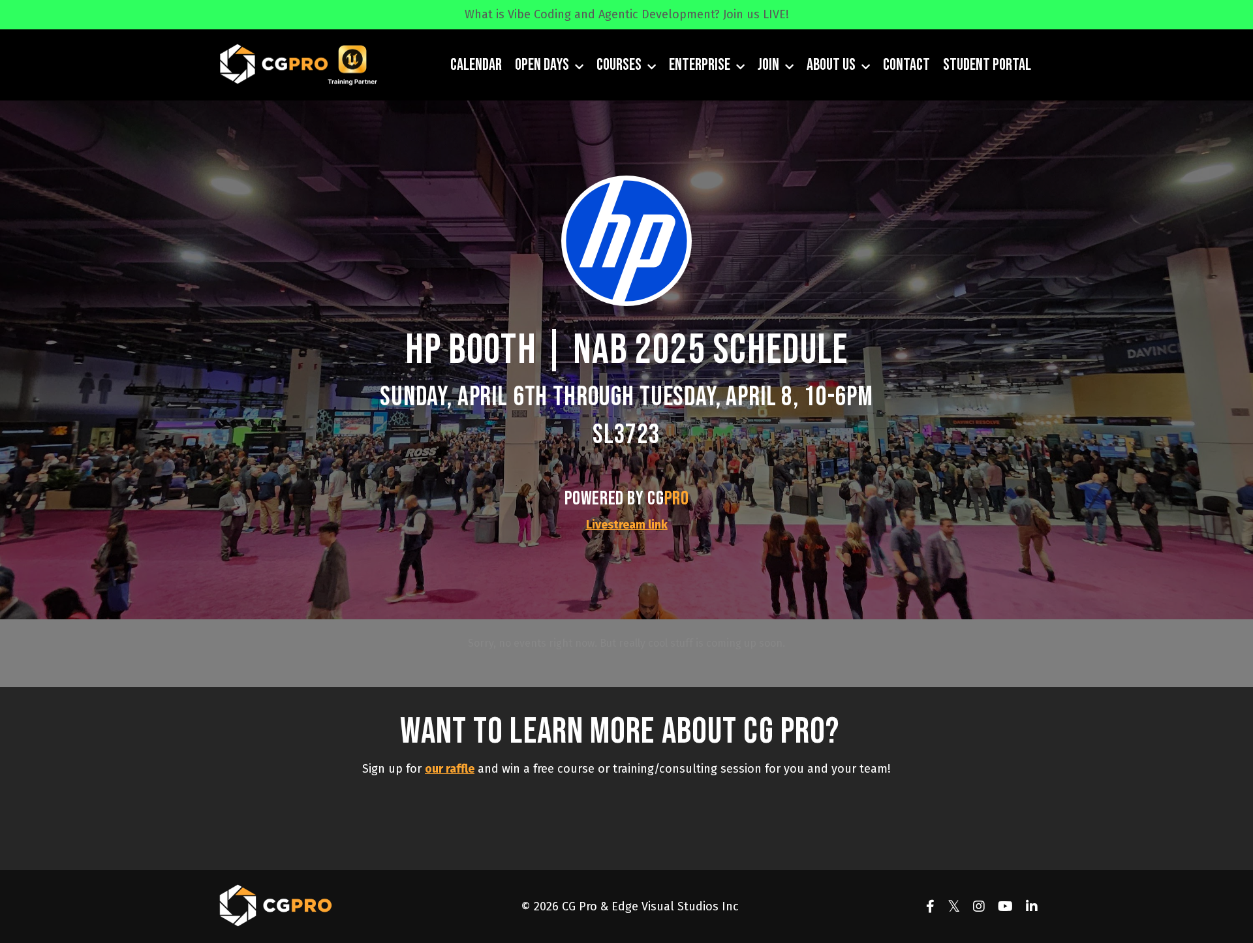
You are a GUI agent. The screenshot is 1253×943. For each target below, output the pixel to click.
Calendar (476, 65)
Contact (906, 65)
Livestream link (627, 525)
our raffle (449, 769)
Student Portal (987, 65)
